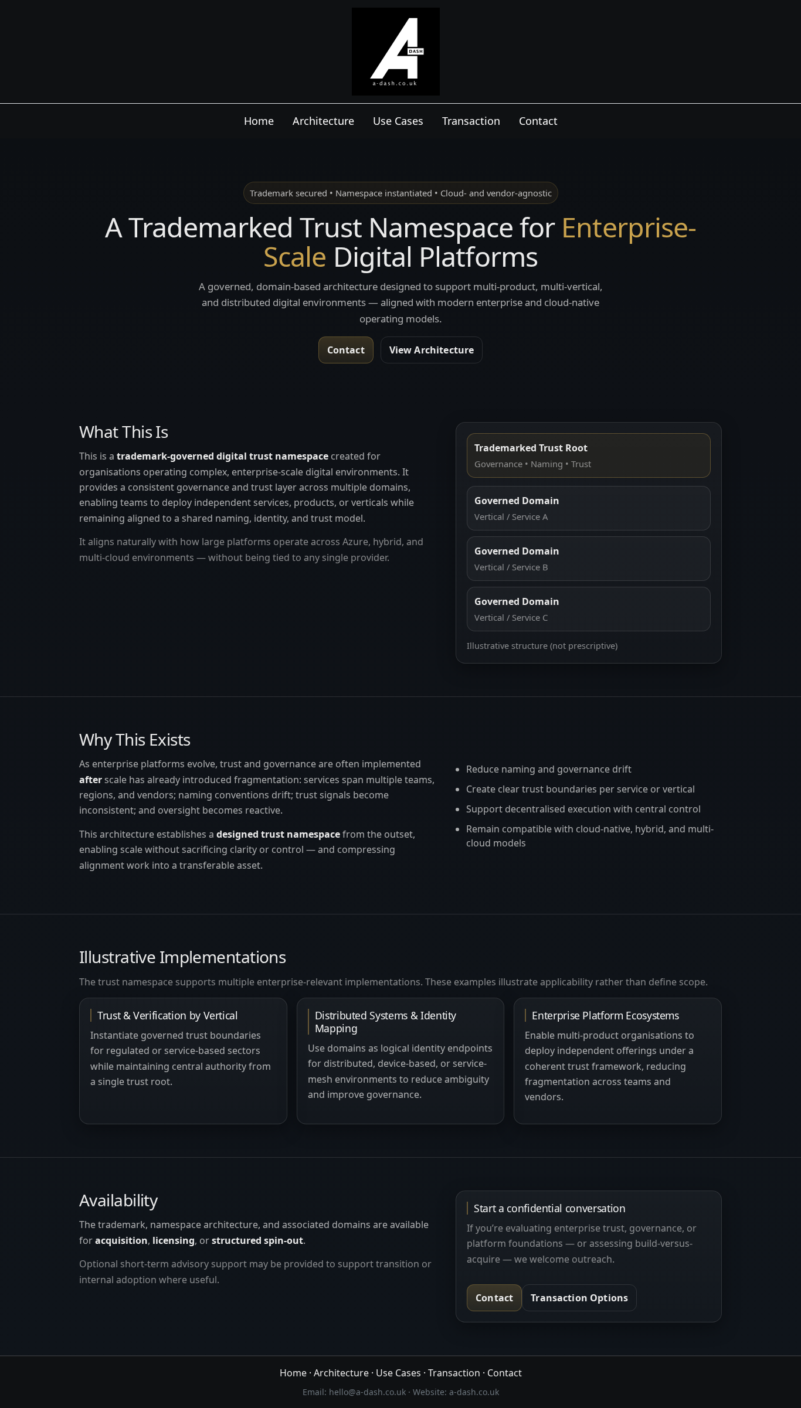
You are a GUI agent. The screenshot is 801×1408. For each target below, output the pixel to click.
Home (259, 121)
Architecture (323, 121)
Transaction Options (579, 1297)
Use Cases (398, 121)
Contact (538, 121)
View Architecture (431, 350)
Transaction (471, 121)
